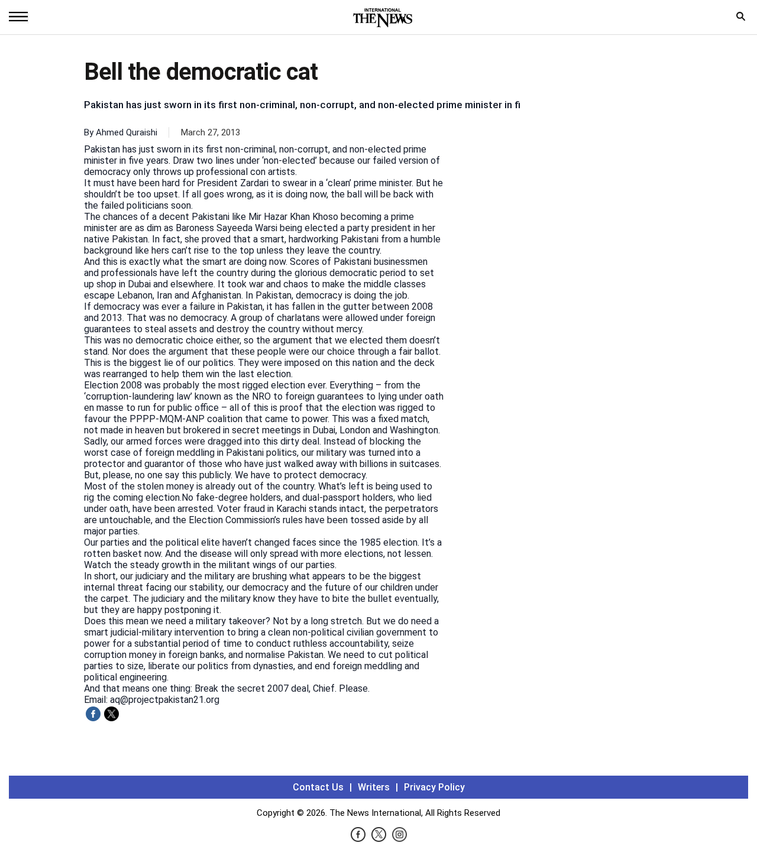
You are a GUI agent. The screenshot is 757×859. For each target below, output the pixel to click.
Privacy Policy (434, 787)
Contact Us (318, 787)
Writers (374, 787)
